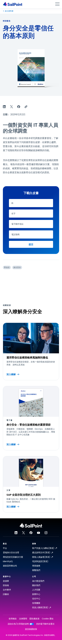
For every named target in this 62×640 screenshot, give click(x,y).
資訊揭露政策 (31, 629)
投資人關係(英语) (40, 607)
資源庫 (6, 581)
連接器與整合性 (10, 565)
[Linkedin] (16, 532)
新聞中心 (36, 594)
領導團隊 (36, 603)
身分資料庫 (9, 11)
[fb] (31, 532)
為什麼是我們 (38, 581)
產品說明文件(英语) (41, 552)
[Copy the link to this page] (26, 106)
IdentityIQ (8, 561)
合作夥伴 (7, 589)
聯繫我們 (36, 570)
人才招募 (36, 589)
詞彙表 (6, 594)
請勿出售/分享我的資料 (18, 624)
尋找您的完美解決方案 (13, 557)
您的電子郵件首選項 (45, 624)
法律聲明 (23, 618)
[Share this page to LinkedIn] (4, 106)
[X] (23, 532)
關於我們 (36, 585)
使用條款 (13, 618)
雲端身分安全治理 (11, 552)
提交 (31, 244)
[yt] (38, 532)
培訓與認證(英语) (40, 561)
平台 (5, 548)
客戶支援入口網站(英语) (43, 548)
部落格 (6, 585)
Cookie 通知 (47, 618)
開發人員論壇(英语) (41, 557)
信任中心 (36, 598)
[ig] (46, 532)
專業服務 (36, 565)
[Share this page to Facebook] (18, 106)
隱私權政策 (34, 618)
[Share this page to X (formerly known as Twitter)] (11, 106)
